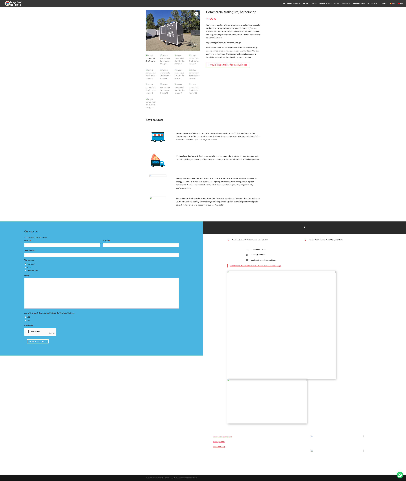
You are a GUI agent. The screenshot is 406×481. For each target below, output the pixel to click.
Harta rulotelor (325, 3)
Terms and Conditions (222, 437)
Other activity (32, 271)
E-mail (106, 241)
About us (371, 3)
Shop (29, 267)
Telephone (29, 250)
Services (345, 3)
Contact (383, 3)
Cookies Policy (219, 447)
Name (27, 241)
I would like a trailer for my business (227, 65)
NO (28, 320)
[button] (196, 14)
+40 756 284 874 (258, 255)
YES (28, 317)
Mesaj (26, 276)
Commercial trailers (290, 3)
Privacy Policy (219, 442)
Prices (336, 3)
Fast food (30, 264)
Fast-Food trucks (310, 3)
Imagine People (191, 477)
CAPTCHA (28, 325)
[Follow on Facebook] (304, 227)
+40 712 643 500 (258, 250)
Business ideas (359, 3)
